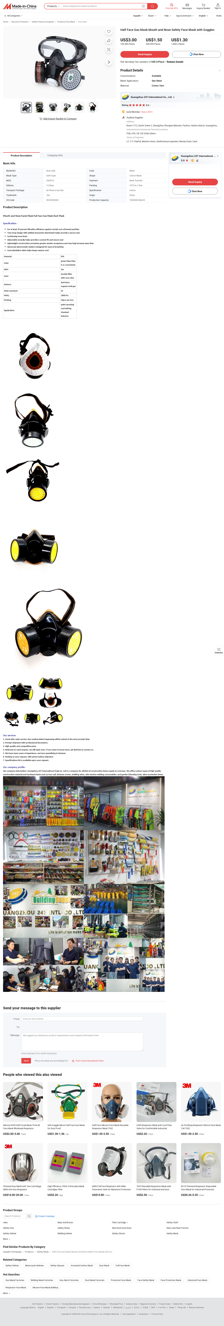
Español (50, 1307)
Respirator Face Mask (15, 1287)
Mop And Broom (65, 1222)
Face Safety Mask (145, 1280)
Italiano (97, 1307)
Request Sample (175, 61)
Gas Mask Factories (14, 1280)
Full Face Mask (123, 1265)
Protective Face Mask (66, 21)
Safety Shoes (64, 1227)
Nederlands (118, 1307)
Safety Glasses (57, 1265)
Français (72, 1307)
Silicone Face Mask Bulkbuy (45, 1287)
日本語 (145, 1307)
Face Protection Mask (171, 1280)
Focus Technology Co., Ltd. (92, 1314)
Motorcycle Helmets (34, 1265)
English (41, 1307)
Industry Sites (131, 1304)
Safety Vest (8, 1227)
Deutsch (106, 1307)
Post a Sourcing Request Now (88, 1060)
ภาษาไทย (162, 1307)
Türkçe (171, 1307)
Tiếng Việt (181, 1307)
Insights (189, 1304)
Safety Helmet (9, 1233)
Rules (219, 15)
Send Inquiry (145, 54)
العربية (128, 1307)
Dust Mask (82, 21)
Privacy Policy (157, 1314)
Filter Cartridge (119, 1222)
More (5, 1293)
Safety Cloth (172, 1222)
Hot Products (37, 1304)
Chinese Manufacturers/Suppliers (75, 1304)
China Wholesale (100, 1304)
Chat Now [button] (198, 54)
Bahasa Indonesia (196, 1307)
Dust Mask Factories (94, 1280)
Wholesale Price (116, 1304)
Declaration (143, 1314)
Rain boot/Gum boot (122, 1227)
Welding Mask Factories (42, 1280)
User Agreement (129, 1314)
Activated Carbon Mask (82, 1265)
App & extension (183, 15)
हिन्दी (153, 1307)
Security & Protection (19, 21)
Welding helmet (65, 1233)
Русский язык (85, 1307)
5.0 (183, 160)
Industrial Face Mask (197, 1280)
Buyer (151, 15)
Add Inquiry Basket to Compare (59, 118)
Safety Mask (172, 1233)
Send (26, 1060)
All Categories (13, 15)
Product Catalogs (46, 1216)
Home (5, 21)
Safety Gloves (118, 1233)
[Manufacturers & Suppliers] (19, 6)
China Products (52, 1304)
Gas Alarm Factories (69, 1280)
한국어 (136, 1307)
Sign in (218, 8)
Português (61, 1307)
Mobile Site (178, 1304)
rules (5, 1222)
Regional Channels (148, 1304)
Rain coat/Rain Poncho (177, 1227)
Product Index (164, 1304)
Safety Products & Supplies (43, 21)
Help (166, 15)
